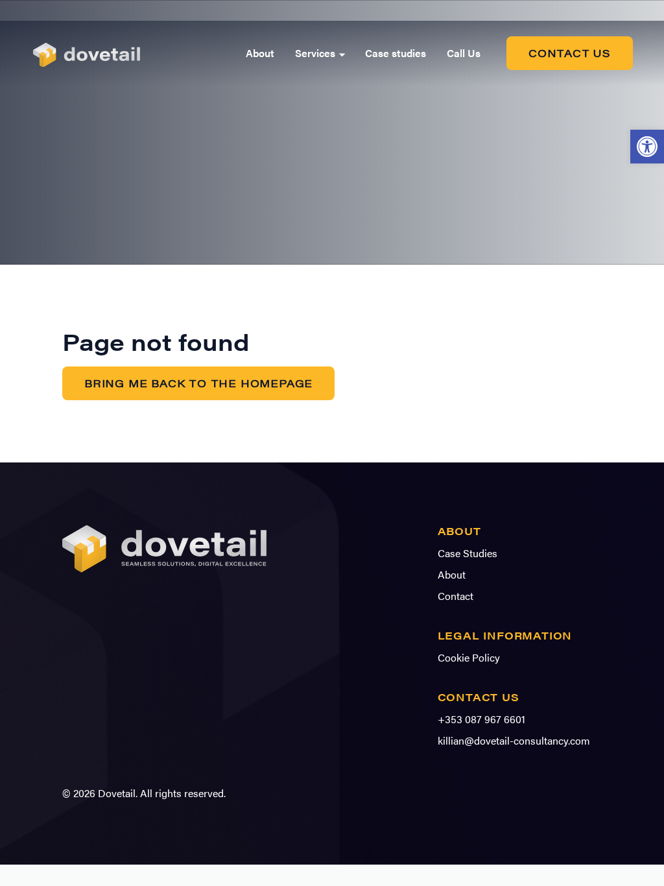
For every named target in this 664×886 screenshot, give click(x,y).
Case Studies (467, 552)
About (260, 52)
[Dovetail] (164, 575)
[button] (647, 146)
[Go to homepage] (90, 53)
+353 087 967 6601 (481, 719)
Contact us (569, 53)
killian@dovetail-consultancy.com (514, 740)
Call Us (463, 52)
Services (315, 52)
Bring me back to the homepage (198, 383)
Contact (455, 595)
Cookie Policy (469, 657)
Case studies (395, 52)
